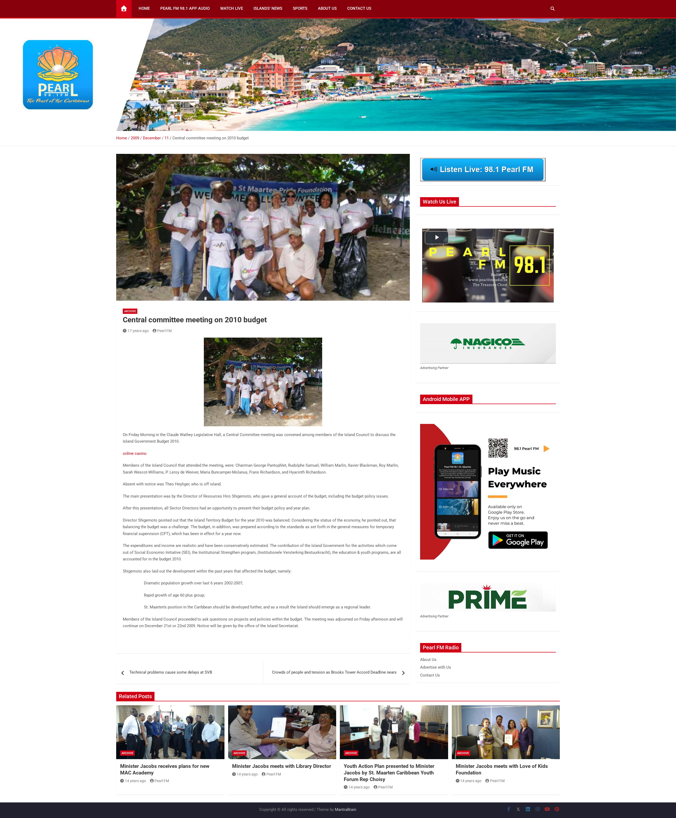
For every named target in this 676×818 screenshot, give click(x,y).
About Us (327, 8)
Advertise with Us (435, 667)
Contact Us (359, 8)
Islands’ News (267, 8)
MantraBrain (345, 809)
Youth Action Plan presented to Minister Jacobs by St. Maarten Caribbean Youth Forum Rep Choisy (389, 772)
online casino (135, 453)
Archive (130, 311)
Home (144, 8)
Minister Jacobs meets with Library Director (281, 766)
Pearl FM (164, 331)
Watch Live (231, 8)
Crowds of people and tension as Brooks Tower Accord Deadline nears (334, 672)
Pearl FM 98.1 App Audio (185, 8)
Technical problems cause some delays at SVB (170, 672)
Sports (300, 8)
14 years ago (135, 781)
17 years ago (138, 331)
